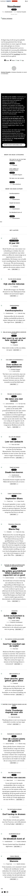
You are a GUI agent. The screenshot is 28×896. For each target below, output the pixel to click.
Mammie (14, 861)
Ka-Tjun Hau (22, 403)
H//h (2, 888)
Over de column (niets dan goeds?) (14, 740)
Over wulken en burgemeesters (14, 365)
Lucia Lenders (16, 371)
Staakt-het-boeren (14, 472)
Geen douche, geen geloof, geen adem (14, 679)
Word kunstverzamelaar (13, 145)
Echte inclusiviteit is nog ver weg (14, 617)
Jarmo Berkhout (10, 403)
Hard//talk (14, 568)
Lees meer (15, 269)
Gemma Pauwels (21, 12)
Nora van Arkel (15, 444)
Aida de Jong (21, 313)
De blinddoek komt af (14, 839)
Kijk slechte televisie (14, 284)
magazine (8, 1)
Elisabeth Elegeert (15, 369)
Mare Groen (10, 780)
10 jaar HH (14, 243)
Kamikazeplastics (14, 310)
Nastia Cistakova (21, 841)
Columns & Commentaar (14, 858)
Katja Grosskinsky (16, 476)
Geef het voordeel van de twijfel (14, 645)
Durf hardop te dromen (14, 814)
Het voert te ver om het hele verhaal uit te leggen (14, 340)
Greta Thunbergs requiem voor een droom (14, 712)
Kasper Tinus (22, 577)
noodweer (17, 54)
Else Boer (15, 648)
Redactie (15, 286)
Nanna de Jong (20, 532)
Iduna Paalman (10, 743)
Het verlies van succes (14, 777)
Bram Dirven (21, 501)
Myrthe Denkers (21, 864)
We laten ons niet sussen (14, 400)
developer (15, 246)
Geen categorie (14, 240)
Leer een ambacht (14, 441)
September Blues (14, 498)
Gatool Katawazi (10, 577)
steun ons (14, 1)
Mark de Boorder (15, 717)
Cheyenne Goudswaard (16, 622)
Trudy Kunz (10, 501)
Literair (14, 281)
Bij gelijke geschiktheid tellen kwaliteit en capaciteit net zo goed (14, 573)
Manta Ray (14, 529)
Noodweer (14, 6)
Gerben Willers (15, 620)
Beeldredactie (8, 12)
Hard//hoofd (3, 1)
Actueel (14, 9)
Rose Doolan (15, 817)
